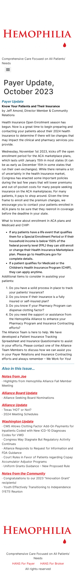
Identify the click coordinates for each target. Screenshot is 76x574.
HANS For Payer (23, 563)
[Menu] (8, 69)
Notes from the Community (23, 473)
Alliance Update (14, 405)
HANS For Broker (52, 563)
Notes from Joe (14, 376)
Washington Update (18, 421)
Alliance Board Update (19, 393)
